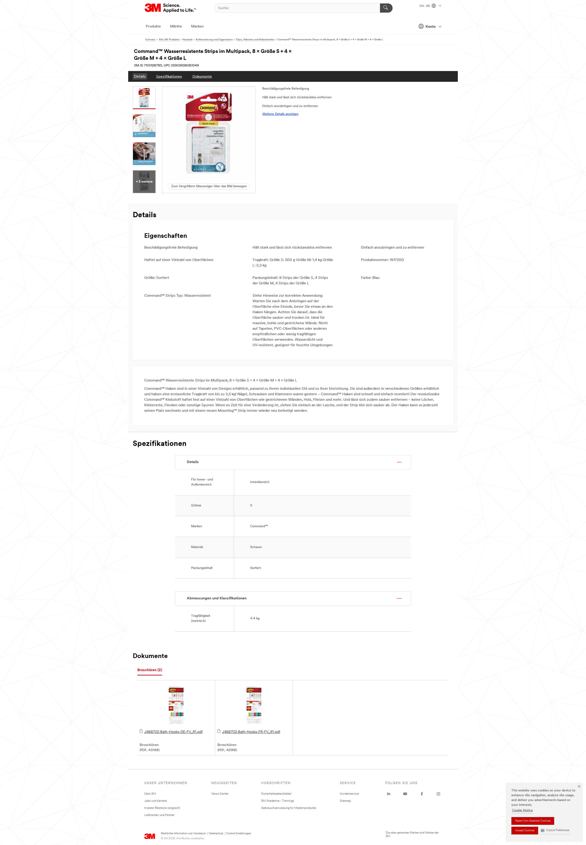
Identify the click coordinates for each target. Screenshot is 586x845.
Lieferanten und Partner (159, 815)
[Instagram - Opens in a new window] (438, 793)
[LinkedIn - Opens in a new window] (388, 793)
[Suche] (386, 8)
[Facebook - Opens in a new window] (421, 793)
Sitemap (345, 800)
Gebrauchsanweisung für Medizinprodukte (288, 808)
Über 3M (150, 793)
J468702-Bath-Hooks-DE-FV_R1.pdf (173, 732)
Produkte (153, 26)
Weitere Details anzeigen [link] (280, 114)
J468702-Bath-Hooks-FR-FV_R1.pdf (251, 732)
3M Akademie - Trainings (277, 800)
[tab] (149, 670)
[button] (555, 830)
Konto (431, 27)
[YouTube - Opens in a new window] (405, 793)
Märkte (176, 26)
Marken (197, 26)
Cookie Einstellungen (238, 833)
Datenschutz (216, 833)
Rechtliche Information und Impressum (183, 833)
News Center (219, 793)
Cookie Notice (522, 810)
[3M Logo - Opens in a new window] (171, 8)
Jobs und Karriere (155, 800)
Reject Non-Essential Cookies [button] (532, 821)
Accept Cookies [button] (524, 830)
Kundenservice (349, 793)
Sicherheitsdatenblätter (276, 793)
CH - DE (425, 6)
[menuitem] (140, 76)
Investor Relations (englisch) (162, 808)
